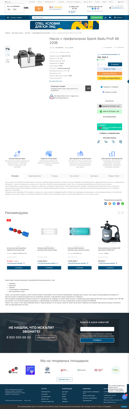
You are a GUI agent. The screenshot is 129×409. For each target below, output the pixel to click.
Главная (7, 33)
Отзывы (97, 2)
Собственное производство (112, 159)
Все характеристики (55, 81)
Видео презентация (89, 395)
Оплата (40, 2)
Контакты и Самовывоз (74, 2)
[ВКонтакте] (105, 203)
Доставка (32, 2)
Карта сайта (27, 400)
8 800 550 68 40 (19, 337)
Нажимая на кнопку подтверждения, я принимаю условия (97, 335)
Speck (71, 47)
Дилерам (65, 401)
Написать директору (47, 401)
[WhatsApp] (122, 203)
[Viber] (118, 203)
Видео (104, 2)
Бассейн (27, 33)
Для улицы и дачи (17, 33)
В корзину (115, 64)
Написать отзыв (65, 52)
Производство (97, 17)
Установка (61, 2)
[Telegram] (114, 203)
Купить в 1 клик (109, 69)
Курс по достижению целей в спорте (112, 128)
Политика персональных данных (13, 400)
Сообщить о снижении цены (110, 133)
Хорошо (124, 406)
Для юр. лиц (45, 399)
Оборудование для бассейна (41, 33)
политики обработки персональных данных (100, 336)
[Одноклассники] (109, 203)
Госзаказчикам (45, 396)
